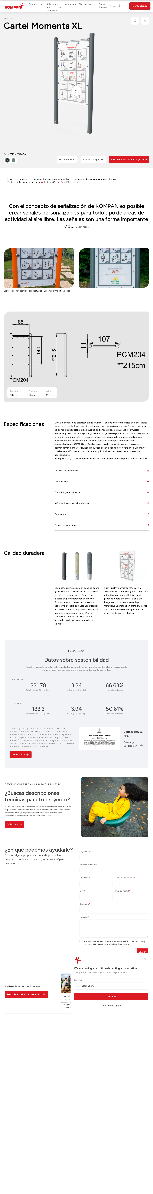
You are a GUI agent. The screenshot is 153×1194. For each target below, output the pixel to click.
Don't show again (111, 1005)
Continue (111, 996)
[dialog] (76, 597)
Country (78, 980)
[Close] (144, 958)
